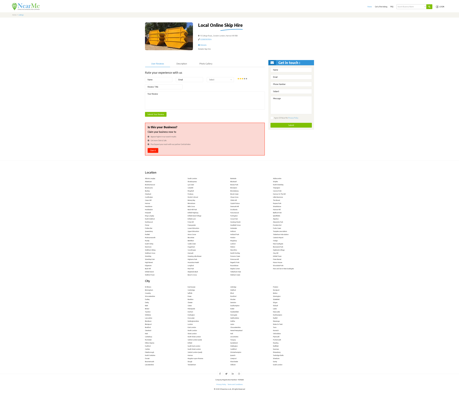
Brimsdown (191, 203)
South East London (194, 346)
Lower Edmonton (193, 228)
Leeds (275, 309)
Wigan (275, 302)
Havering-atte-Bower (194, 256)
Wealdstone (277, 206)
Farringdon (234, 216)
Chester (190, 302)
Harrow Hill (277, 209)
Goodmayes (192, 250)
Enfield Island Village (194, 216)
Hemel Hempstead (236, 330)
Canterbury (148, 337)
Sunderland (234, 343)
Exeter (232, 309)
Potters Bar (148, 228)
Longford (191, 265)
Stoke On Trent (277, 324)
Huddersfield (234, 312)
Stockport (276, 290)
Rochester (148, 340)
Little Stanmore (278, 197)
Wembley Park (150, 259)
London (190, 324)
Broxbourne (149, 188)
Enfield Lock (192, 219)
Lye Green (191, 185)
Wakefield (276, 299)
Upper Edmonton (193, 231)
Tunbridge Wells (278, 355)
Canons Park (277, 191)
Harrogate (233, 315)
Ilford (232, 293)
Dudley (147, 299)
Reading (275, 343)
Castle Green (192, 244)
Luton (232, 324)
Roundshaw (234, 265)
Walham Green (235, 275)
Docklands (233, 209)
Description (181, 63)
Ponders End (277, 225)
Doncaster (191, 318)
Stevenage (276, 321)
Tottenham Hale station (281, 234)
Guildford (233, 349)
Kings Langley (149, 216)
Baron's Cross (192, 275)
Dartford (148, 346)
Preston (275, 287)
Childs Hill (233, 200)
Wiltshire (148, 315)
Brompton (233, 188)
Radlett (147, 234)
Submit (291, 125)
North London (192, 330)
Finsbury (190, 194)
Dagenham (191, 247)
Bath (146, 306)
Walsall (275, 306)
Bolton (275, 293)
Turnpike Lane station (280, 231)
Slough (190, 361)
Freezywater (192, 225)
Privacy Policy (293, 118)
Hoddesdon (149, 209)
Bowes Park (234, 185)
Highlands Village (278, 250)
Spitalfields (276, 216)
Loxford (232, 244)
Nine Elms (233, 250)
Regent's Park (234, 262)
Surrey (275, 361)
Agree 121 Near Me (286, 118)
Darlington (191, 315)
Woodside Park (278, 265)
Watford (233, 290)
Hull (231, 333)
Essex (189, 296)
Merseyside (191, 309)
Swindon (233, 302)
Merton (232, 247)
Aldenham (148, 181)
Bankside (233, 178)
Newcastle (276, 312)
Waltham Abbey (150, 250)
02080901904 (206, 39)
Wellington (234, 346)
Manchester (234, 361)
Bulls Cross (191, 206)
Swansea (276, 349)
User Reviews (157, 63)
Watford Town (150, 275)
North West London (194, 337)
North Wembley (278, 185)
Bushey (147, 191)
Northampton (277, 315)
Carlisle (147, 349)
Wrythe (275, 181)
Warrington (277, 296)
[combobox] (411, 6)
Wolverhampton (235, 352)
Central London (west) (195, 352)
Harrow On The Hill (279, 194)
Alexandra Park (278, 222)
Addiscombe (277, 178)
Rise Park (191, 269)
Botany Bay (191, 200)
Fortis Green (277, 228)
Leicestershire (149, 365)
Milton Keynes (149, 343)
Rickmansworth (150, 237)
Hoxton (232, 237)
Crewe (190, 306)
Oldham (233, 365)
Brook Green (234, 194)
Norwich (276, 330)
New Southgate (278, 244)
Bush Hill (148, 269)
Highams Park (192, 259)
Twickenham (192, 365)
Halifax (232, 321)
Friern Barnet (277, 259)
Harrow (147, 203)
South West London (194, 349)
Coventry (148, 293)
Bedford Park (277, 213)
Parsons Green (235, 256)
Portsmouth (277, 340)
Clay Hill (275, 253)
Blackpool (148, 324)
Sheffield (276, 346)
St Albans (148, 287)
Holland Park (234, 234)
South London (192, 178)
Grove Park (234, 219)
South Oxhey (149, 244)
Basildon (190, 299)
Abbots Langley (150, 178)
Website (203, 45)
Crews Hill (148, 200)
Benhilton (191, 241)
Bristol (147, 309)
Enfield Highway (193, 213)
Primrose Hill (234, 259)
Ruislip (147, 241)
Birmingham (149, 290)
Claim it (153, 150)
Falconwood (234, 213)
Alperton (276, 219)
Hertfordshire (234, 318)
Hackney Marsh (235, 222)
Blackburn (148, 321)
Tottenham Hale (235, 272)
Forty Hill (191, 222)
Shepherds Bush (193, 272)
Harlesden (233, 228)
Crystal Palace (235, 203)
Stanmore (148, 247)
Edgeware (148, 265)
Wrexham (276, 358)
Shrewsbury (277, 352)
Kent (146, 333)
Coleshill (190, 188)
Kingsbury (233, 241)
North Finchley (235, 253)
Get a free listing (381, 7)
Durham (190, 312)
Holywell (148, 213)
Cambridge (191, 290)
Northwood (149, 222)
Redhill (275, 318)
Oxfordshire (277, 333)
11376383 (241, 380)
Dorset (147, 358)
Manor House (277, 262)
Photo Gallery (205, 63)
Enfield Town (277, 256)
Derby (147, 302)
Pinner (147, 225)
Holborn (233, 231)
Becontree (191, 237)
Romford (233, 296)
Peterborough (149, 352)
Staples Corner (235, 269)
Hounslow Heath (193, 262)
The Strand (276, 200)
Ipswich (232, 355)
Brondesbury (234, 191)
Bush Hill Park (192, 209)
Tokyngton (276, 188)
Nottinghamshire (193, 321)
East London (192, 327)
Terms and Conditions (235, 384)
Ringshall (191, 191)
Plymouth (276, 337)
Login (441, 7)
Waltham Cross (150, 253)
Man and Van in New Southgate (283, 269)
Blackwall (233, 181)
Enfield (190, 343)
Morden (232, 299)
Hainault (190, 253)
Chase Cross (234, 197)
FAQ (391, 7)
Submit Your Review (155, 114)
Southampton (234, 306)
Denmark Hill (234, 206)
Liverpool (233, 358)
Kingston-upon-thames (195, 358)
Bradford (148, 327)
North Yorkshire (150, 355)
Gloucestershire (235, 327)
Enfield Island (149, 272)
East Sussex (191, 287)
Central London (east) (195, 340)
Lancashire (148, 318)
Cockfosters (149, 197)
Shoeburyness (192, 181)
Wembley (148, 256)
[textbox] (411, 6)
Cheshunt (148, 194)
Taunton (147, 312)
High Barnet (149, 262)
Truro (274, 327)
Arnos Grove (192, 234)
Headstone (148, 206)
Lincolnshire (234, 337)
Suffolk (190, 293)
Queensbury (149, 231)
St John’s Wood (193, 197)
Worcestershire (150, 296)
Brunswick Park (278, 247)
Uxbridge (233, 287)
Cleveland (148, 330)
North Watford (150, 219)
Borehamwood (150, 185)
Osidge (275, 241)
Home (369, 7)
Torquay (233, 340)
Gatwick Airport (278, 237)
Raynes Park (277, 203)
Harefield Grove (235, 225)
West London (192, 333)
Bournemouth (149, 361)
